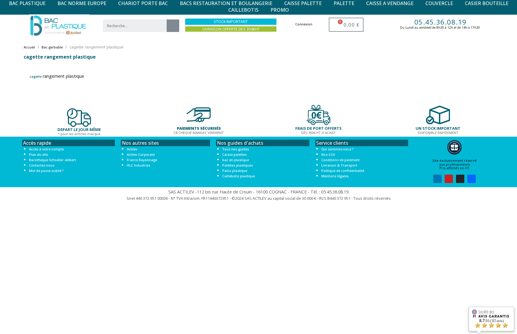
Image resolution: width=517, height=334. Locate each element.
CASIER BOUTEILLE (486, 3)
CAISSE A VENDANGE (389, 3)
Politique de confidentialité (342, 170)
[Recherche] (173, 25)
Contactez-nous (41, 165)
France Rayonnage (142, 160)
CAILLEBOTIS (243, 10)
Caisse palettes (234, 154)
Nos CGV (328, 154)
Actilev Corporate (141, 154)
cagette (36, 76)
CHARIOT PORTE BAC (143, 3)
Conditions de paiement (340, 160)
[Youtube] (449, 179)
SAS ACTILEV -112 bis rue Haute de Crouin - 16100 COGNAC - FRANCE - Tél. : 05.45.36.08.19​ (258, 192)
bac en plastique (235, 160)
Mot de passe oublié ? (46, 170)
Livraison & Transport (339, 165)
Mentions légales (335, 176)
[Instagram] (460, 179)
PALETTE (344, 3)
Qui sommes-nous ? (337, 149)
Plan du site (38, 154)
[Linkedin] (437, 179)
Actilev (132, 149)
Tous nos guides (235, 149)
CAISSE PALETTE (303, 3)
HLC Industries (138, 165)
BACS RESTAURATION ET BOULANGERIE (226, 3)
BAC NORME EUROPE (81, 3)
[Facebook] (471, 179)
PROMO (279, 10)
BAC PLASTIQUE (27, 3)
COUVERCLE (439, 3)
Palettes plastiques (237, 165)
